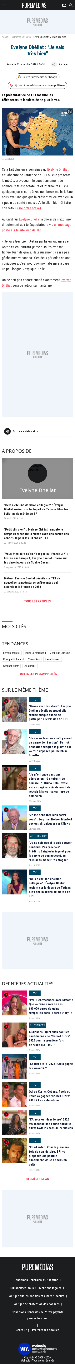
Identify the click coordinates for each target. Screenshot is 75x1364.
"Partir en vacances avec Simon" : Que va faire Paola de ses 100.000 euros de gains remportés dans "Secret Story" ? (51, 1006)
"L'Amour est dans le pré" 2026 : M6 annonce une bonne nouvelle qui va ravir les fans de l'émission (51, 1124)
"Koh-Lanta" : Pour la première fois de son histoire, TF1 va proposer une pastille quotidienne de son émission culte (49, 1155)
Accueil (5, 37)
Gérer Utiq (22, 1330)
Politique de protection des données (36, 1304)
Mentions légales (50, 1288)
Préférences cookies (45, 1330)
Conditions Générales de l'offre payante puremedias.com (37, 1315)
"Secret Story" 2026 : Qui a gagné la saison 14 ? (51, 1066)
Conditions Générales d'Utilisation (36, 1280)
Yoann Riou (34, 659)
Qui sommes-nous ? (23, 1288)
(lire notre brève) (29, 208)
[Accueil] (34, 5)
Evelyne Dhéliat (58, 169)
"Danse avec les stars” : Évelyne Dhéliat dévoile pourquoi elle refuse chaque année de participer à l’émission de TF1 (50, 712)
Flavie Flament (52, 659)
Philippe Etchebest (13, 659)
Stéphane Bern (11, 665)
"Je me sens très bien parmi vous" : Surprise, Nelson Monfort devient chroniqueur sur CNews (50, 819)
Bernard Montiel (11, 652)
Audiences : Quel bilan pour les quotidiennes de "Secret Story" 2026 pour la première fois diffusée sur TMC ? (49, 1038)
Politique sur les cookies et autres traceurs (36, 1296)
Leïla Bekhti (30, 665)
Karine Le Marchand (35, 652)
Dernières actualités (21, 37)
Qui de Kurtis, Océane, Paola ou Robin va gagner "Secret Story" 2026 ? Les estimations (49, 1096)
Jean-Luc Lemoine (60, 652)
